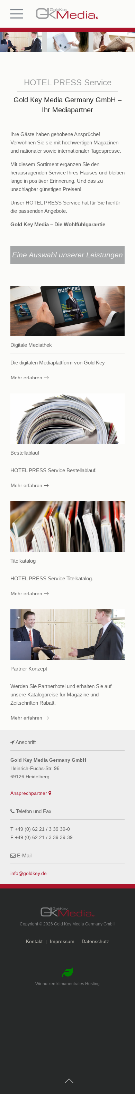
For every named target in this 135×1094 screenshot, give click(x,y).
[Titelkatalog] (67, 550)
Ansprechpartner (29, 793)
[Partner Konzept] (67, 666)
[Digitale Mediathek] (67, 334)
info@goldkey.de (28, 873)
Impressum (62, 941)
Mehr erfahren (26, 377)
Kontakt (34, 941)
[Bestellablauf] (67, 442)
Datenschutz (95, 941)
